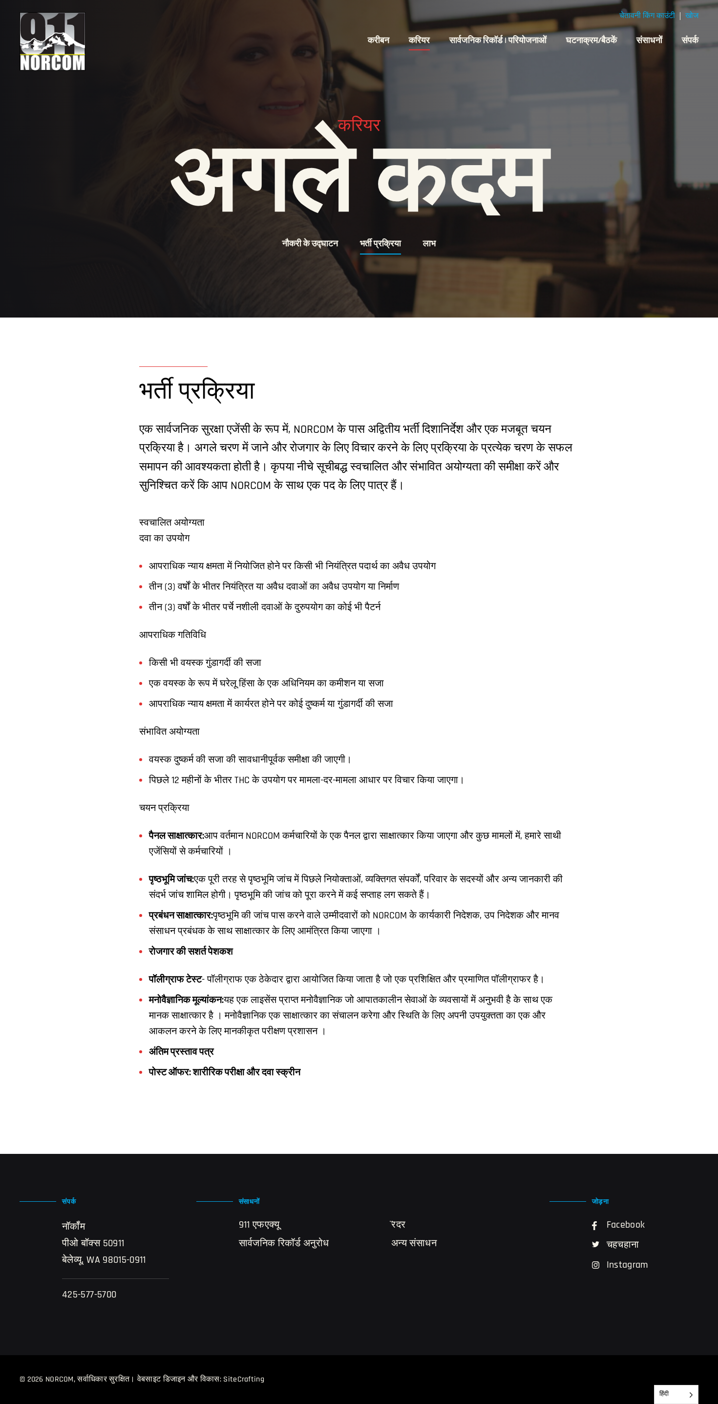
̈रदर (398, 1225)
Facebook (626, 1225)
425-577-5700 (89, 1295)
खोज (691, 16)
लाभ (429, 244)
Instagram (628, 1265)
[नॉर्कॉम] (52, 41)
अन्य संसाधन (414, 1244)
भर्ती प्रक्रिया (380, 244)
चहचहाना (623, 1245)
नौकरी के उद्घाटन (310, 244)
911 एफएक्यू (259, 1225)
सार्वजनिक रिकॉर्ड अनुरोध (284, 1244)
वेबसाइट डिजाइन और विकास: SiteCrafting (200, 1379)
